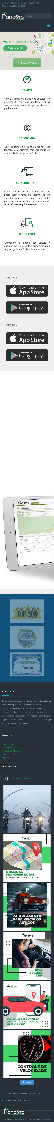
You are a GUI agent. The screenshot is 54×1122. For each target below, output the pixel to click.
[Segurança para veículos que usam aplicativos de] (27, 1005)
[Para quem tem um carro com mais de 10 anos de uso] (27, 907)
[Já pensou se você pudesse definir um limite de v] (27, 1054)
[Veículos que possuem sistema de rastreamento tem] (27, 809)
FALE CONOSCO (29, 62)
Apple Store (6, 758)
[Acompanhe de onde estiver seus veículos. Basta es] (27, 858)
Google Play (6, 748)
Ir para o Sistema (8, 744)
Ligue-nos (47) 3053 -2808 (15, 6)
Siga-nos (28, 1082)
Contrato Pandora (9, 754)
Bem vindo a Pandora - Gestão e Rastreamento (20, 3)
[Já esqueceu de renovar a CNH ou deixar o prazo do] (27, 956)
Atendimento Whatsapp (11, 751)
